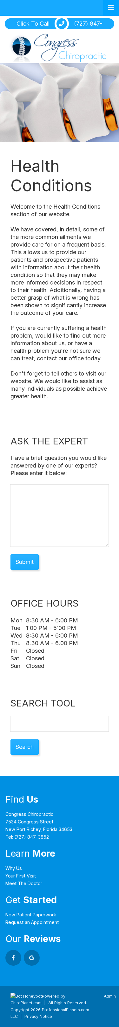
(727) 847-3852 (31, 837)
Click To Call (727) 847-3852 (59, 24)
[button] (111, 8)
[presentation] (26, 996)
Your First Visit (20, 875)
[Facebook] (13, 958)
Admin (110, 996)
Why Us (13, 868)
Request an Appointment (32, 922)
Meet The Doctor (23, 883)
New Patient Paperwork (30, 914)
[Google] (32, 958)
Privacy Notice (38, 1016)
